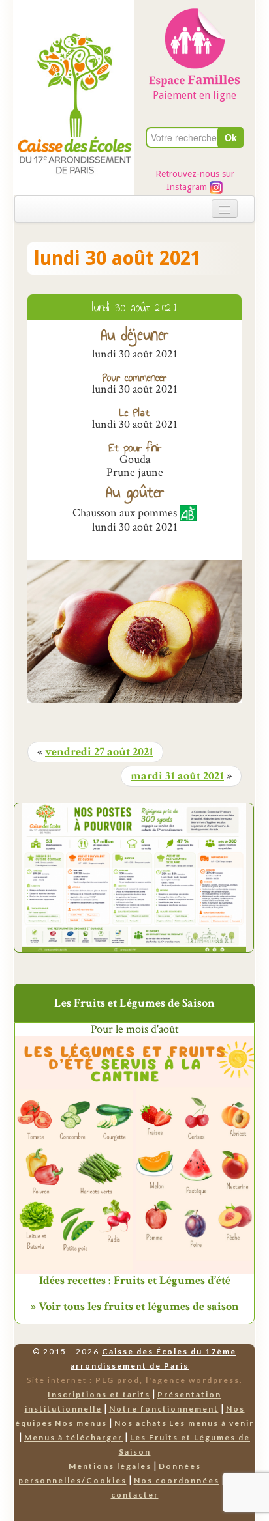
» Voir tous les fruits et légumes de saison (135, 1306)
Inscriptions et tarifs (99, 1394)
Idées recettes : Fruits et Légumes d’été (134, 1280)
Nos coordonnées (176, 1480)
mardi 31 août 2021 (177, 776)
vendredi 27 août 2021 (99, 752)
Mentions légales (110, 1466)
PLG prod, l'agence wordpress (167, 1380)
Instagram (186, 187)
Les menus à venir (211, 1423)
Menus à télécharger (73, 1437)
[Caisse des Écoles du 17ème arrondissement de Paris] (74, 72)
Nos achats (140, 1423)
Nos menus (81, 1423)
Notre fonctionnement (164, 1409)
